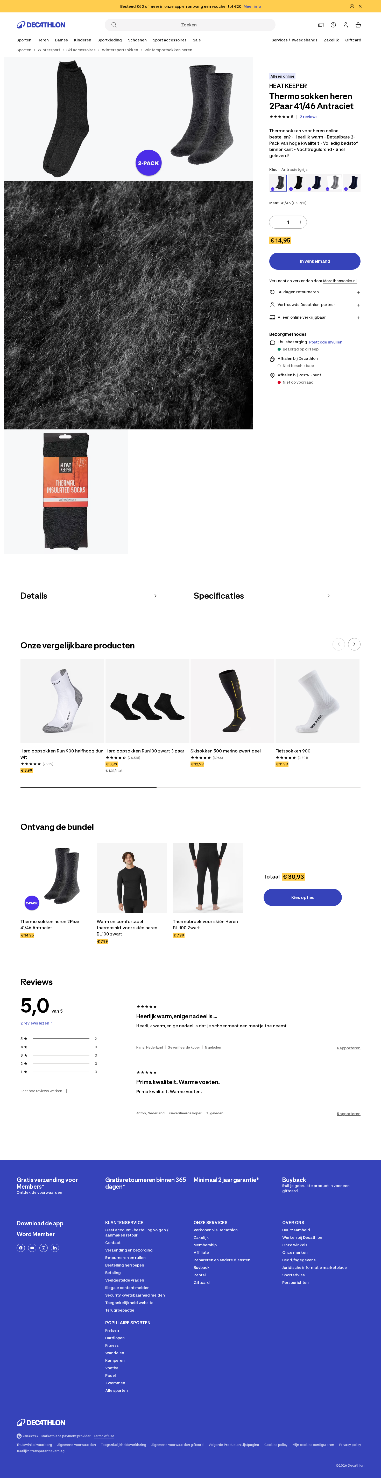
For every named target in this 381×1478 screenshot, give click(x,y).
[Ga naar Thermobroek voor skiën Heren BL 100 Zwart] (208, 878)
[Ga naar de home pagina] (41, 24)
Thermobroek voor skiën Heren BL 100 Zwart (205, 924)
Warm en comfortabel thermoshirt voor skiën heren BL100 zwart (127, 927)
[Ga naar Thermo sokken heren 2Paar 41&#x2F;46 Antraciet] (55, 878)
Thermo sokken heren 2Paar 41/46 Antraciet (49, 924)
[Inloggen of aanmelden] (346, 25)
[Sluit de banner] (360, 6)
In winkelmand (315, 261)
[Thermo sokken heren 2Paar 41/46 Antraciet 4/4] (66, 491)
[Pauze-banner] (352, 6)
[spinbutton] (288, 222)
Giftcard (353, 40)
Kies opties (302, 897)
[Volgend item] (354, 644)
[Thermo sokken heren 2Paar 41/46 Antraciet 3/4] (128, 305)
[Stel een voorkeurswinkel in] (321, 25)
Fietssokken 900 (293, 750)
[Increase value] (300, 222)
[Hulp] (333, 25)
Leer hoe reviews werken (41, 1091)
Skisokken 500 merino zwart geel (225, 750)
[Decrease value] (275, 222)
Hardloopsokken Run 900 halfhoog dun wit (61, 754)
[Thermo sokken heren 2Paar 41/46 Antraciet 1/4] (190, 119)
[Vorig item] (339, 644)
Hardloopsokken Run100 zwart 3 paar (144, 750)
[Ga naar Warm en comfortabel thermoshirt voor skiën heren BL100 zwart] (132, 878)
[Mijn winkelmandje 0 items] (358, 25)
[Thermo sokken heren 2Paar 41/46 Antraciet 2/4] (66, 119)
